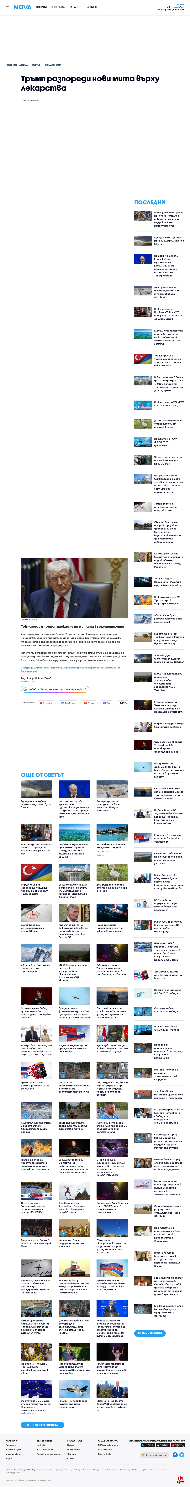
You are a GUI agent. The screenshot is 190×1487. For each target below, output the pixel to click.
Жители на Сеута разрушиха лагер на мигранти (71, 1243)
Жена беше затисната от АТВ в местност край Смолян (168, 460)
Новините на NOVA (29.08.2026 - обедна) (167, 1028)
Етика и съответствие (158, 1470)
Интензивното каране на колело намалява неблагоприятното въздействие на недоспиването (168, 219)
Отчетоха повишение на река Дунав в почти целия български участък (168, 858)
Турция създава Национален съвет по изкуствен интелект (110, 928)
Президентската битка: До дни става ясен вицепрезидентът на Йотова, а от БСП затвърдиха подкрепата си (168, 483)
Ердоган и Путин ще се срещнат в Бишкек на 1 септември (73, 1048)
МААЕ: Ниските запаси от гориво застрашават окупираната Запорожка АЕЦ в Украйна (73, 973)
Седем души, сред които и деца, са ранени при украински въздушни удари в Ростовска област (112, 1088)
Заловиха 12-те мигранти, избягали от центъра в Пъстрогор (168, 1094)
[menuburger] (7, 7)
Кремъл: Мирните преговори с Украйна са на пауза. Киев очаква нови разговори (111, 1285)
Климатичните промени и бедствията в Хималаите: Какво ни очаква (36, 1127)
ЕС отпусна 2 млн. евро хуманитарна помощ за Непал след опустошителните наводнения (36, 1407)
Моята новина (13, 1454)
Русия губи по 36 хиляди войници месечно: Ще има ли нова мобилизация (112, 1048)
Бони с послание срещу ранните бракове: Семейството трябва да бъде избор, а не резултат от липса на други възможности (168, 1286)
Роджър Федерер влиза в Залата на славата (169, 725)
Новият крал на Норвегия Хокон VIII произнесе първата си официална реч (36, 849)
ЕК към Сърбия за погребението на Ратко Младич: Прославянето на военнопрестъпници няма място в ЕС (74, 1286)
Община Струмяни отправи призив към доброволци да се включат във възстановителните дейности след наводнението (167, 532)
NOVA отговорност (108, 1445)
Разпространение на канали (42, 1470)
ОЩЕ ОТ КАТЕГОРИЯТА (42, 1425)
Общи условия (98, 1470)
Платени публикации (13, 1473)
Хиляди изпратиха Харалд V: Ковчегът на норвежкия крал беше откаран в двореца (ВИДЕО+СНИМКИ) (35, 1326)
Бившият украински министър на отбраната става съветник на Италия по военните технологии (73, 1165)
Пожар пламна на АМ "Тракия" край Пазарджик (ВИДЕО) (167, 600)
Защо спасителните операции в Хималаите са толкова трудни (73, 1125)
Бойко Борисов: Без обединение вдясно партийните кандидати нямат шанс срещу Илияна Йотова (169, 882)
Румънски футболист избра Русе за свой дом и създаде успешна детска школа (112, 1127)
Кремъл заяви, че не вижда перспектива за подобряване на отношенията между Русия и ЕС (73, 931)
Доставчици (75, 1470)
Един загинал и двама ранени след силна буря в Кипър (36, 804)
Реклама (9, 1470)
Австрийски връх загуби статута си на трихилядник (36, 968)
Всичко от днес (14, 1449)
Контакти (87, 1470)
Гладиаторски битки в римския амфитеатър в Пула (36, 1243)
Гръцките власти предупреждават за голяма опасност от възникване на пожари (35, 1164)
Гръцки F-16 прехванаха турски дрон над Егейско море (73, 1404)
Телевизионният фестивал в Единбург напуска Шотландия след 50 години (72, 1207)
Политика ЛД (125, 1470)
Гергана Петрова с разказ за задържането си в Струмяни (166, 1074)
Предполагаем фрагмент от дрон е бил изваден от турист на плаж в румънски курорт (74, 1013)
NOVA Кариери (105, 1449)
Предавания (73, 1449)
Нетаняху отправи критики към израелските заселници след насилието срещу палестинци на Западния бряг (74, 809)
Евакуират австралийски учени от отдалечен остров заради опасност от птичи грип (111, 1246)
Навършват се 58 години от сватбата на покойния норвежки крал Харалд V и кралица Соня (36, 1050)
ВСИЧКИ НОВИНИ (150, 1333)
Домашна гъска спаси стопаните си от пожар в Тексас (112, 887)
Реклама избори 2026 (22, 1470)
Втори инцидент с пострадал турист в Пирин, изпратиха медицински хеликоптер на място (167, 1188)
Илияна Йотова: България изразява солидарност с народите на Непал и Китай (167, 1259)
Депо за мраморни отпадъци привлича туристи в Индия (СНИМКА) (109, 806)
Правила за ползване (139, 1470)
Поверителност (111, 1470)
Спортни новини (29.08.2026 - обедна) (167, 1010)
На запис (75, 7)
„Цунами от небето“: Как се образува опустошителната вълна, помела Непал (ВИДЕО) (74, 1326)
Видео (9, 1458)
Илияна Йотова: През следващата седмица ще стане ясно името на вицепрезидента (168, 1164)
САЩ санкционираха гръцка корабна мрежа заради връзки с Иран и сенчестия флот (111, 1013)
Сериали (71, 1454)
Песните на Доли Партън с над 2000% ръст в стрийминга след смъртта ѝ (112, 1207)
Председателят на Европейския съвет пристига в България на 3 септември (74, 1368)
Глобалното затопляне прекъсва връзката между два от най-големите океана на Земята (73, 850)
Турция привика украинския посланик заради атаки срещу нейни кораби (34, 889)
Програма (58, 7)
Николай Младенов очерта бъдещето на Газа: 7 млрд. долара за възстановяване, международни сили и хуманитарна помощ (111, 1328)
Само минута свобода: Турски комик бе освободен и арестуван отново (36, 1013)
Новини (41, 7)
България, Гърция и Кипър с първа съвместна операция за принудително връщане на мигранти (36, 1286)
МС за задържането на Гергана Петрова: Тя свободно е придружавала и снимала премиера (169, 1116)
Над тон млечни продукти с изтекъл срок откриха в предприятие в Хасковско (167, 1234)
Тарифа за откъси (62, 1470)
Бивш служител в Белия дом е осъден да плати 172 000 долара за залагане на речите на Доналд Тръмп (73, 890)
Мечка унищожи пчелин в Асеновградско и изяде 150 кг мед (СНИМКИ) (168, 1311)
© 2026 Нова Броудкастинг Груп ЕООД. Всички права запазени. (28, 1480)
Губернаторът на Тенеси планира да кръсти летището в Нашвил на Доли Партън (111, 970)
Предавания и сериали (48, 1454)
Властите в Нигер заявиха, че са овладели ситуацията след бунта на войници (169, 638)
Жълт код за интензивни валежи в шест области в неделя (169, 658)
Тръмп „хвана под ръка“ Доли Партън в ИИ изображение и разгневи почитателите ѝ (112, 1368)
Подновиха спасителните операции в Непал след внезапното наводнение (74, 1087)
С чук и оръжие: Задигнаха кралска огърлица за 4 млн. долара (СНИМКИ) (33, 1207)
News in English (105, 1454)
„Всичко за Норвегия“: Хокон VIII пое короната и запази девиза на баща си (112, 1405)
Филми (70, 1458)
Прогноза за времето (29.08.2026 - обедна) (167, 992)
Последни (11, 1445)
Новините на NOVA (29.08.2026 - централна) (165, 442)
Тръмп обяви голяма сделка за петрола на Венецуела (35, 1085)
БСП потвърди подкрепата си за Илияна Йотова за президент (165, 905)
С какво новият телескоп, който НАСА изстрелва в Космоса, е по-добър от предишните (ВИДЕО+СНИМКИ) (111, 1167)
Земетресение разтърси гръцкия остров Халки (32, 928)
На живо (91, 7)
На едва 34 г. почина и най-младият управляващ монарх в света (34, 1368)
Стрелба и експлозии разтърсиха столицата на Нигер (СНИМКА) (167, 1211)
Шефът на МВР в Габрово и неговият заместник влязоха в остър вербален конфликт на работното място (167, 951)
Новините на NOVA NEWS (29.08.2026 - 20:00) (169, 404)
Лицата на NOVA (45, 1449)
